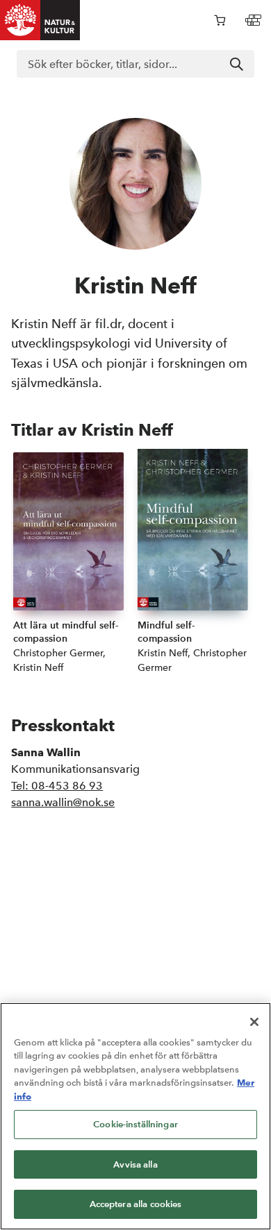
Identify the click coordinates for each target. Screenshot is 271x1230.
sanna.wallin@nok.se (63, 802)
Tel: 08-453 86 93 (57, 785)
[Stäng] (254, 1022)
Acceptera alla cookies (136, 1204)
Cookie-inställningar (135, 1124)
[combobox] (135, 63)
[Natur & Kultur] (40, 20)
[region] (135, 1116)
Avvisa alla (135, 1164)
